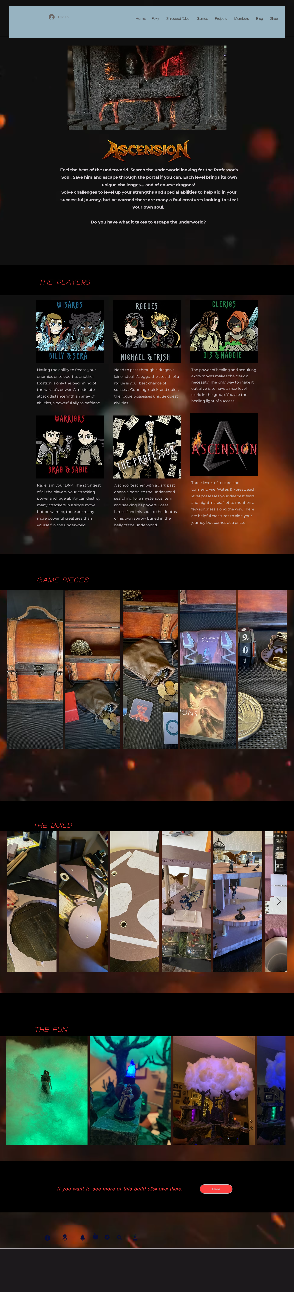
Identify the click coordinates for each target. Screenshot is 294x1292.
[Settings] (107, 1237)
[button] (147, 88)
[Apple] (96, 1236)
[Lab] (135, 1237)
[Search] (119, 1237)
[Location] (65, 1237)
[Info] (47, 1238)
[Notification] (82, 1237)
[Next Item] (278, 669)
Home (141, 18)
